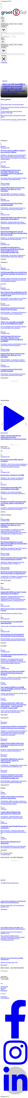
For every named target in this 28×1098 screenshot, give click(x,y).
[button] (25, 424)
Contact (2, 989)
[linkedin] (15, 1093)
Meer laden (3, 259)
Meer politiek (3, 850)
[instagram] (15, 1066)
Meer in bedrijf (4, 714)
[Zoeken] (14, 36)
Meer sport (3, 642)
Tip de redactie (4, 986)
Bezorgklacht (4, 990)
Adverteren (3, 988)
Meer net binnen (4, 377)
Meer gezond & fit (5, 785)
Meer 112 (3, 511)
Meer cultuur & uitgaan (6, 580)
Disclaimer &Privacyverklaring (5, 997)
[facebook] (15, 1038)
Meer (4, 965)
